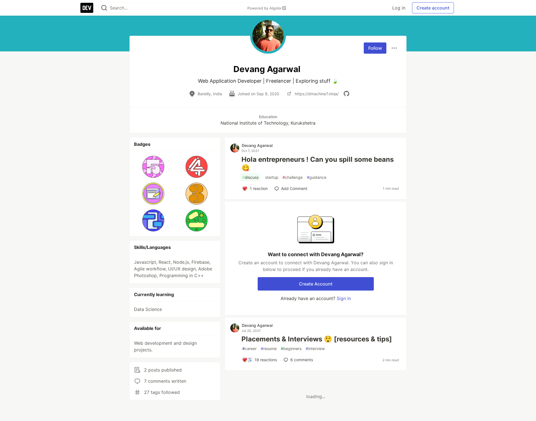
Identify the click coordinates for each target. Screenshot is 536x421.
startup (270, 177)
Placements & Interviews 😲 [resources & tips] (316, 339)
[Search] (104, 8)
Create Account (315, 284)
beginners (291, 348)
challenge (293, 177)
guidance (316, 177)
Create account (433, 8)
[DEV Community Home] (87, 7)
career (249, 348)
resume (269, 348)
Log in (398, 8)
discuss (250, 177)
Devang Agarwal (257, 145)
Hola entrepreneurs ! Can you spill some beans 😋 (317, 163)
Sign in (344, 298)
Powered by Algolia (264, 8)
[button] (153, 167)
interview (315, 348)
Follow (375, 48)
